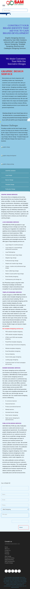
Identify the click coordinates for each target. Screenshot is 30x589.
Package (7, 553)
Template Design (9, 184)
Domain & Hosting (9, 558)
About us (7, 548)
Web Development (9, 561)
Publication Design (10, 189)
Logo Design (8, 175)
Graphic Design (9, 563)
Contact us (7, 550)
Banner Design (9, 180)
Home (6, 547)
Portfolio (7, 552)
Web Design (8, 556)
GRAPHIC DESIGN (10, 170)
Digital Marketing (9, 559)
